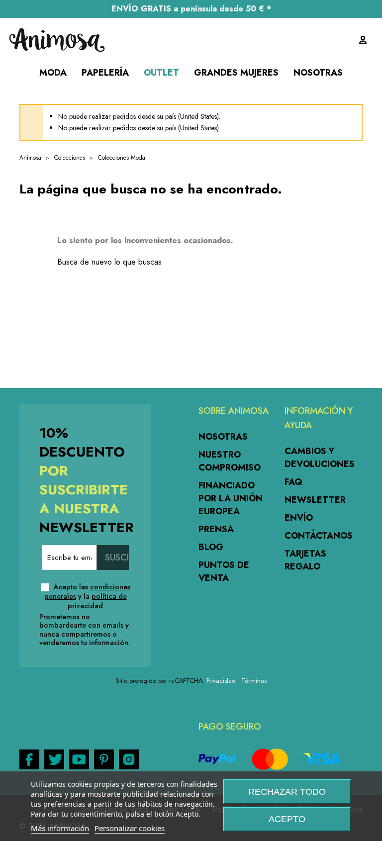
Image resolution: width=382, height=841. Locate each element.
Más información (60, 828)
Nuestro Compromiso (229, 461)
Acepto (287, 819)
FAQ (293, 481)
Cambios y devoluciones (320, 457)
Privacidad (221, 680)
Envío (299, 517)
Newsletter (315, 499)
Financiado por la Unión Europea (230, 498)
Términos (254, 680)
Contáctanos (319, 535)
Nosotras (223, 436)
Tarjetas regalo (305, 560)
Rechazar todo (287, 792)
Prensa (216, 529)
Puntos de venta (223, 571)
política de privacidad (97, 601)
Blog (210, 547)
